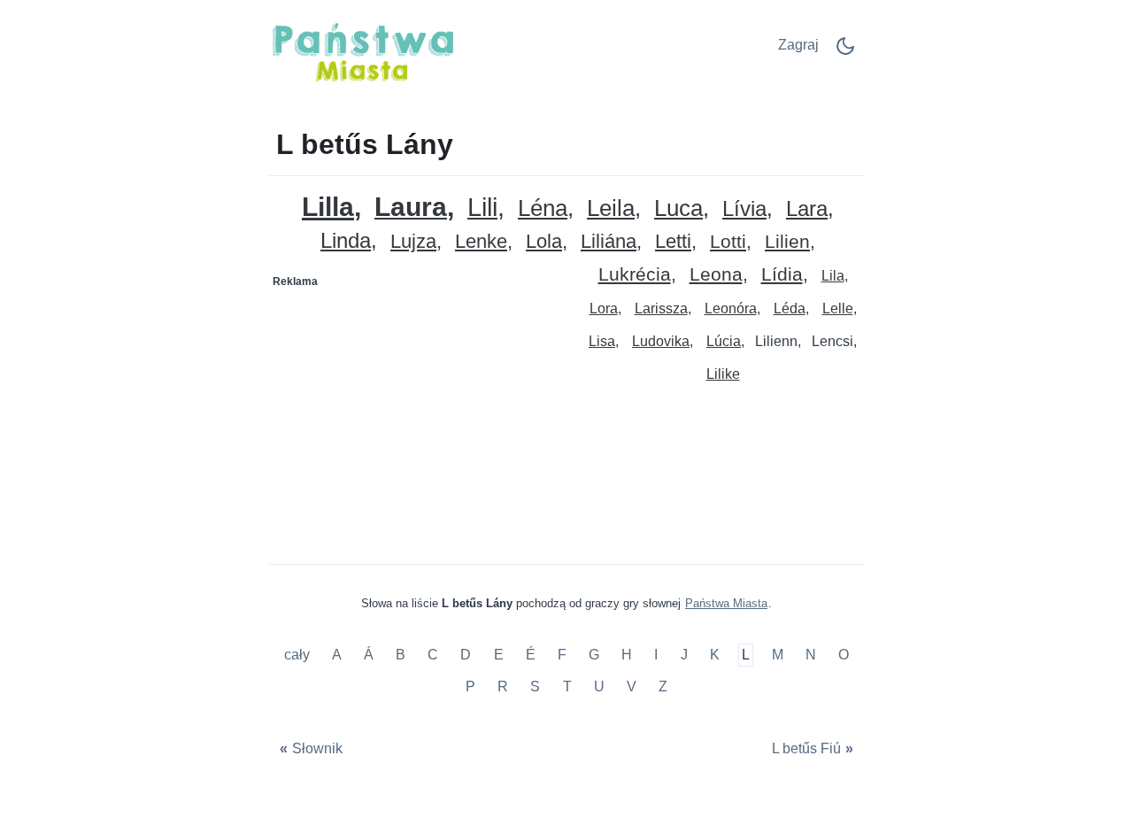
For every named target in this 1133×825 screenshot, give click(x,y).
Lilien (787, 242)
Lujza (413, 242)
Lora (604, 308)
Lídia (782, 275)
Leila (611, 208)
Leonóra (731, 308)
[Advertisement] (419, 406)
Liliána (608, 242)
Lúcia (723, 341)
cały (298, 655)
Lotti (728, 242)
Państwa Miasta (726, 603)
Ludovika (661, 341)
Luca (678, 208)
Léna (542, 208)
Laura (410, 207)
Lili (482, 207)
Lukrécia (634, 275)
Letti (673, 242)
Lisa (602, 341)
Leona (716, 275)
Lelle (837, 308)
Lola (544, 242)
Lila (832, 275)
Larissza (661, 308)
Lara (807, 209)
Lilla (328, 206)
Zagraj (798, 44)
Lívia (744, 209)
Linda (345, 241)
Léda (789, 308)
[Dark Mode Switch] (845, 51)
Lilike (723, 374)
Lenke (481, 242)
